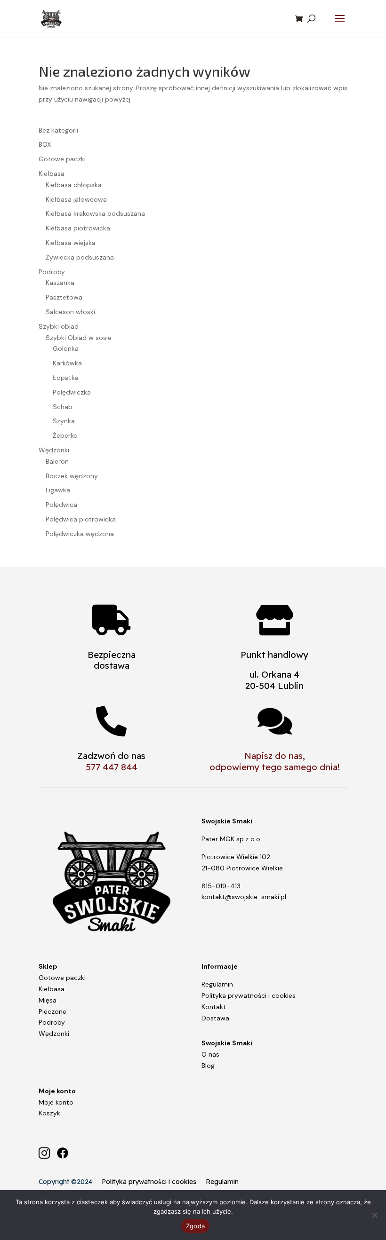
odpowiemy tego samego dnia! (274, 767)
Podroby (52, 1022)
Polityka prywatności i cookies (248, 995)
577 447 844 (111, 767)
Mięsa (47, 1000)
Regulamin (217, 984)
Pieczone (52, 1011)
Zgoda (195, 1226)
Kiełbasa (51, 989)
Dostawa (215, 1018)
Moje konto (56, 1102)
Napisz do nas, (274, 755)
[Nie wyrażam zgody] (374, 1215)
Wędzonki (54, 1033)
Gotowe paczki (62, 977)
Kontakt (213, 1007)
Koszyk (49, 1113)
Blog (208, 1065)
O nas (210, 1054)
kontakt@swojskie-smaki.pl (243, 896)
